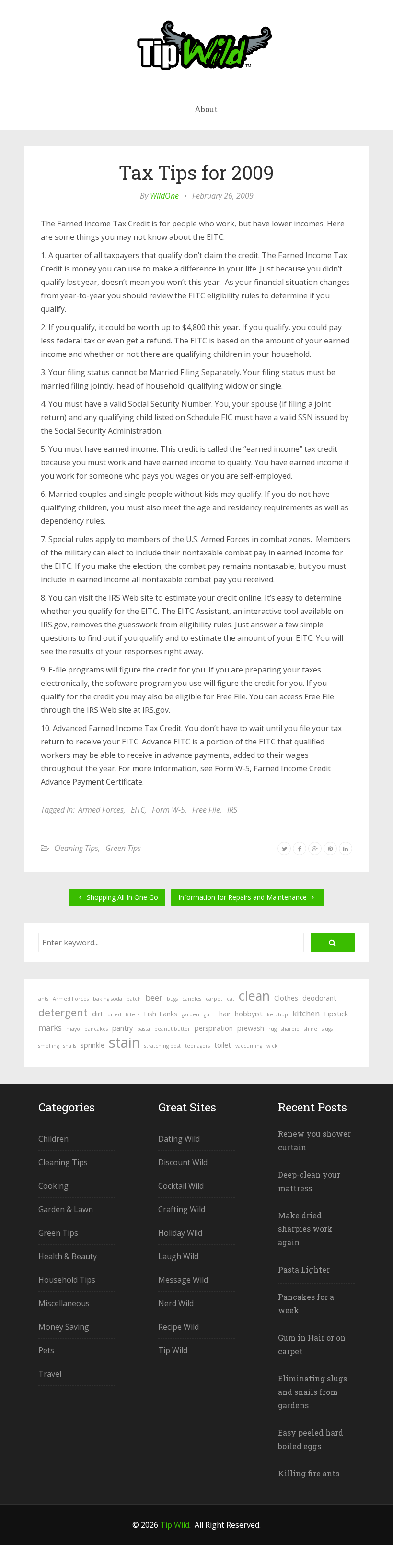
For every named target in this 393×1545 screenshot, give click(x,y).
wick (271, 1045)
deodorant (319, 997)
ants (43, 998)
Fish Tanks (160, 1013)
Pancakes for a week (306, 1303)
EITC (138, 809)
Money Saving (63, 1326)
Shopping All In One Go (121, 897)
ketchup (277, 1014)
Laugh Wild (178, 1256)
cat (230, 998)
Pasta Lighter (304, 1269)
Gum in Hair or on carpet (312, 1344)
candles (191, 998)
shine (310, 1029)
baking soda (107, 998)
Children (53, 1138)
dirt (97, 1013)
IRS (232, 809)
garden (190, 1014)
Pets (46, 1350)
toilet (222, 1045)
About (206, 109)
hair (225, 1013)
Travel (49, 1373)
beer (153, 997)
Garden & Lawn (65, 1209)
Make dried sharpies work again (305, 1228)
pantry (122, 1028)
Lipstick (336, 1013)
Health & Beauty (67, 1256)
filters (132, 1014)
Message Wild (183, 1279)
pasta (143, 1029)
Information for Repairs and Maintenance (243, 897)
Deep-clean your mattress (309, 1181)
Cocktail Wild (181, 1185)
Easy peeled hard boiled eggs (310, 1439)
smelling (48, 1045)
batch (134, 998)
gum (209, 1014)
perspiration (214, 1028)
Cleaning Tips (76, 848)
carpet (214, 998)
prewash (250, 1028)
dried (114, 1014)
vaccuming (248, 1045)
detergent (63, 1012)
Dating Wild (179, 1138)
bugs (172, 998)
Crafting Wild (181, 1209)
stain (124, 1042)
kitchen (306, 1013)
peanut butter (172, 1029)
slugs (327, 1029)
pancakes (96, 1029)
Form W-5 (168, 809)
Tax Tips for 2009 (196, 172)
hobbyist (249, 1013)
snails (69, 1045)
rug (272, 1029)
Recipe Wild (178, 1326)
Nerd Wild (176, 1303)
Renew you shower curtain (314, 1140)
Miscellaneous (64, 1303)
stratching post (162, 1045)
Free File (206, 809)
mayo (73, 1029)
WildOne (164, 195)
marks (50, 1027)
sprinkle (92, 1045)
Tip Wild (172, 1350)
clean (254, 995)
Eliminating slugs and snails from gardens (312, 1391)
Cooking (53, 1185)
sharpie (290, 1029)
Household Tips (66, 1279)
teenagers (197, 1045)
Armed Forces (101, 809)
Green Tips (123, 848)
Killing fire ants (308, 1473)
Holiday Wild (180, 1232)
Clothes (286, 997)
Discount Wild (183, 1162)
